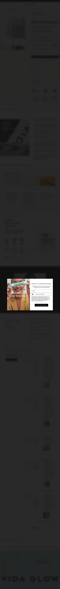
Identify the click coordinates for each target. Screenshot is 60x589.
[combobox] (33, 294)
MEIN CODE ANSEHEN (41, 305)
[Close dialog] (51, 280)
